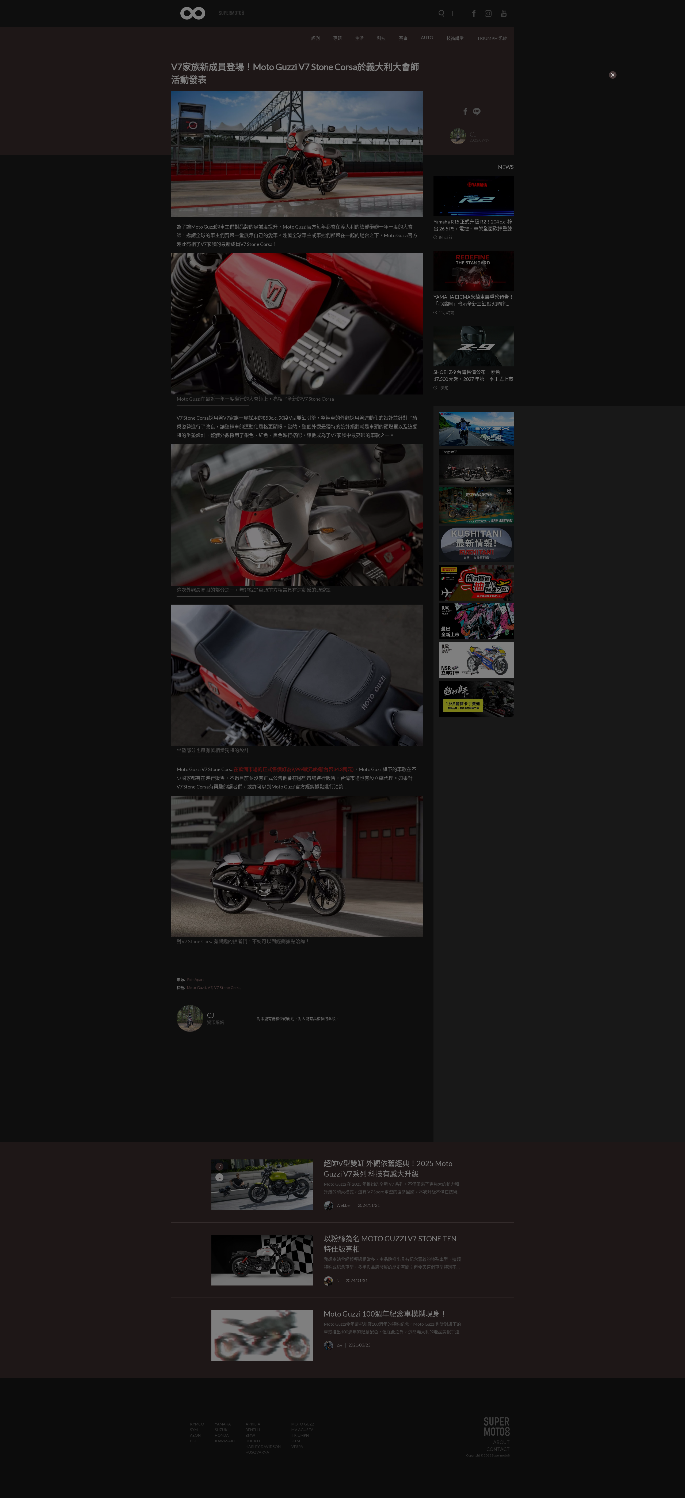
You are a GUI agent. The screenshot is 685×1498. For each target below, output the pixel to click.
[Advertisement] (229, 112)
